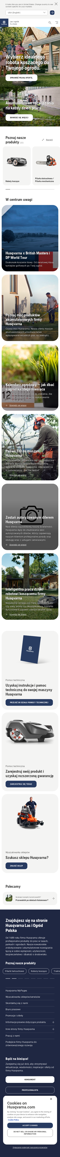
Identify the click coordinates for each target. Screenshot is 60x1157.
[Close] (51, 1099)
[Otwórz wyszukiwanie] (50, 22)
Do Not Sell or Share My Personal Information (30, 1133)
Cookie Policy (13, 1120)
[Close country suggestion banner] (56, 4)
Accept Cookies (30, 1125)
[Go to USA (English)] (52, 12)
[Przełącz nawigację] (56, 22)
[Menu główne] (4, 23)
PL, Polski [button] (13, 24)
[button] (7, 189)
